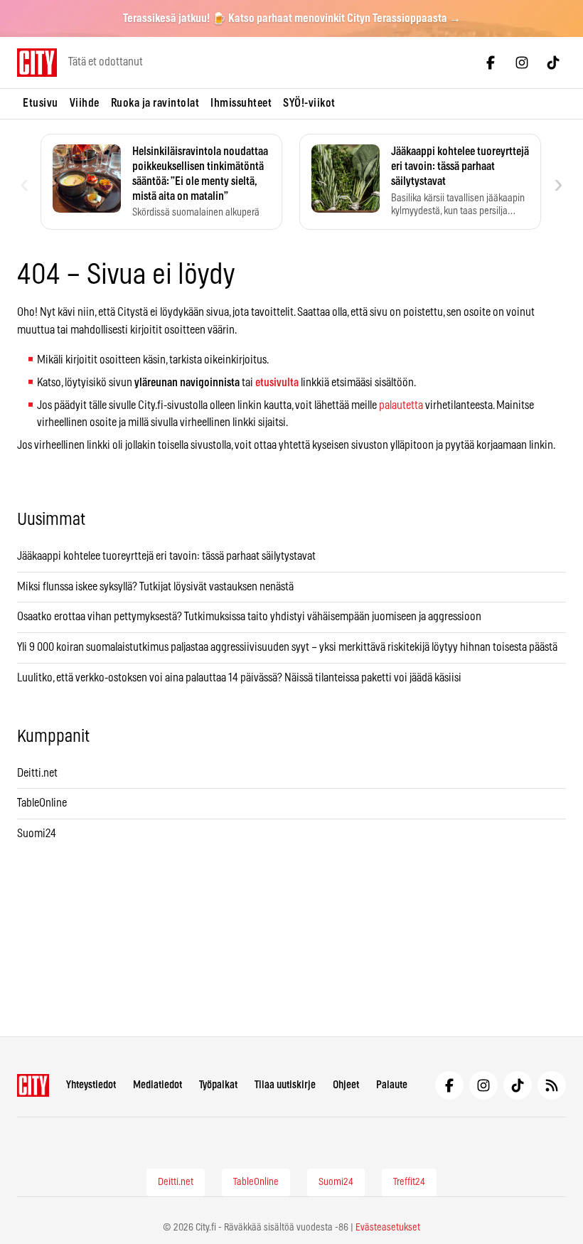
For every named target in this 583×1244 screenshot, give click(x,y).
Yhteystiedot (91, 1085)
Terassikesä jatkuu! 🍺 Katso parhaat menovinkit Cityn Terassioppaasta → (292, 18)
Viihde (85, 103)
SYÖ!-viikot (309, 103)
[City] (33, 1085)
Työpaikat (218, 1085)
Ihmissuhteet (241, 103)
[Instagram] (522, 62)
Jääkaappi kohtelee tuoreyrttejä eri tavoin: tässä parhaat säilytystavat (166, 556)
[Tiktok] (553, 62)
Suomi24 (36, 833)
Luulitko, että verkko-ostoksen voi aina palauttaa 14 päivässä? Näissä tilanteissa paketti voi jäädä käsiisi (239, 678)
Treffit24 (409, 1182)
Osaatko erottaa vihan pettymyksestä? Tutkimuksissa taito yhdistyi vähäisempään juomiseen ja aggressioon (249, 616)
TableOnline (42, 803)
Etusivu (40, 103)
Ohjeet (346, 1085)
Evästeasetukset (387, 1228)
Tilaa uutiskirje (285, 1085)
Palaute (391, 1085)
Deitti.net (37, 773)
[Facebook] (490, 62)
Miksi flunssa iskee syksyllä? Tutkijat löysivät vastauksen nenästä (155, 586)
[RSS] (551, 1085)
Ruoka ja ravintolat (155, 103)
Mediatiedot (157, 1085)
